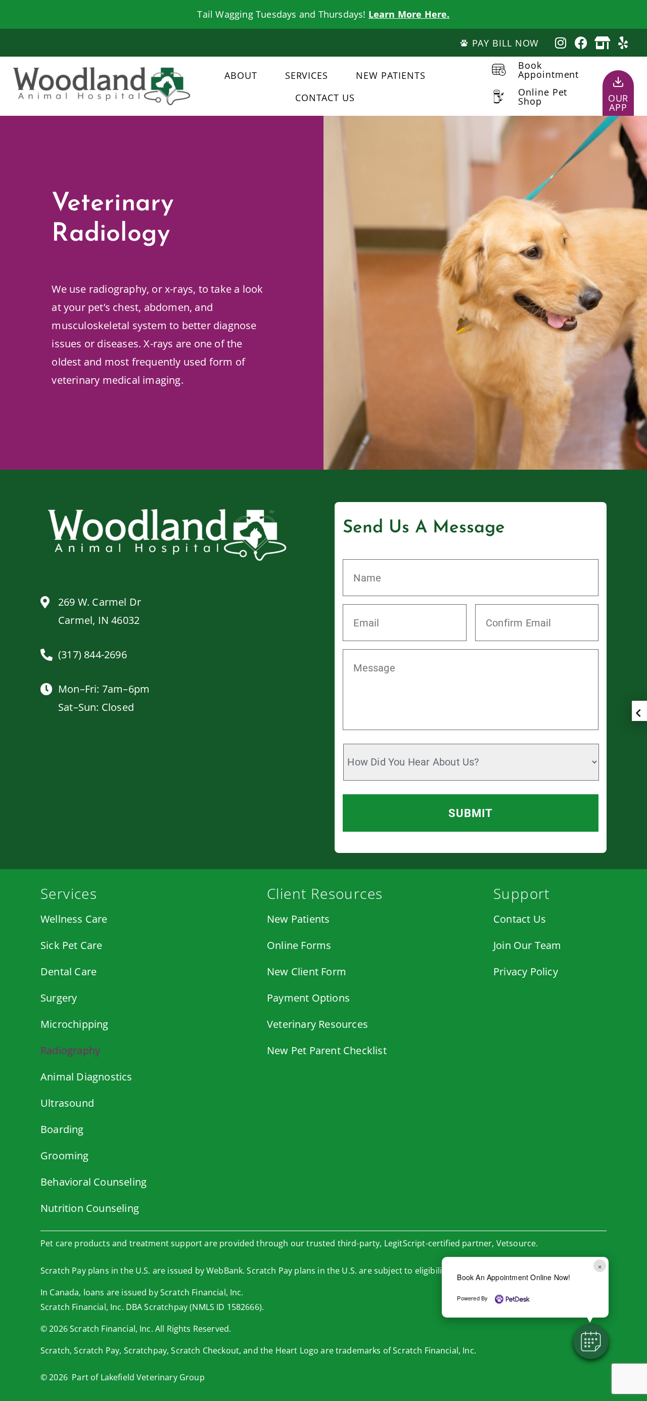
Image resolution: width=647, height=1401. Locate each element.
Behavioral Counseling (93, 1182)
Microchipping (74, 1024)
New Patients (391, 75)
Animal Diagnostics (86, 1076)
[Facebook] (581, 42)
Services (306, 75)
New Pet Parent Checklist (327, 1050)
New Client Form (306, 971)
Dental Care (68, 971)
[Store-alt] (602, 42)
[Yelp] (623, 42)
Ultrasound (67, 1103)
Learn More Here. (409, 14)
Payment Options (308, 998)
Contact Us (325, 98)
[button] (591, 1341)
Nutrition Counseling (89, 1208)
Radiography (70, 1050)
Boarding (62, 1129)
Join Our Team (527, 945)
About (240, 75)
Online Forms (299, 945)
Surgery (58, 998)
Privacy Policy (525, 971)
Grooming (64, 1155)
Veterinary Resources (317, 1024)
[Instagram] (560, 42)
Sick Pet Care (71, 945)
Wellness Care (74, 919)
